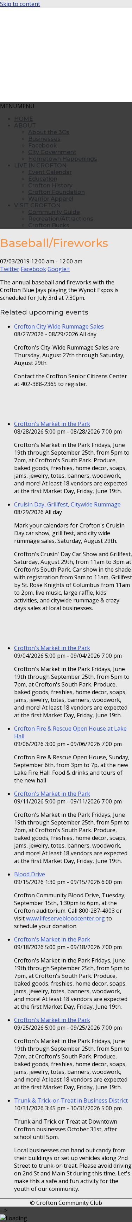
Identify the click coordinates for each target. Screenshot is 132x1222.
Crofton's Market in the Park (52, 424)
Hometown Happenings (62, 159)
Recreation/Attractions (60, 218)
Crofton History (50, 185)
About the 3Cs (48, 132)
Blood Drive (29, 874)
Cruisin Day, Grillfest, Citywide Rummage (67, 504)
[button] (17, 106)
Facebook (42, 145)
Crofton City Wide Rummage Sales (59, 326)
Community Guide (54, 212)
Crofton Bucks (48, 225)
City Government (52, 152)
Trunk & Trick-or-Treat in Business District (71, 1100)
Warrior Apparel (50, 198)
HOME (23, 119)
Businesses (44, 139)
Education (42, 178)
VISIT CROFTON (37, 205)
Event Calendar (50, 172)
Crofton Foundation (56, 192)
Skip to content (20, 4)
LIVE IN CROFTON (40, 165)
